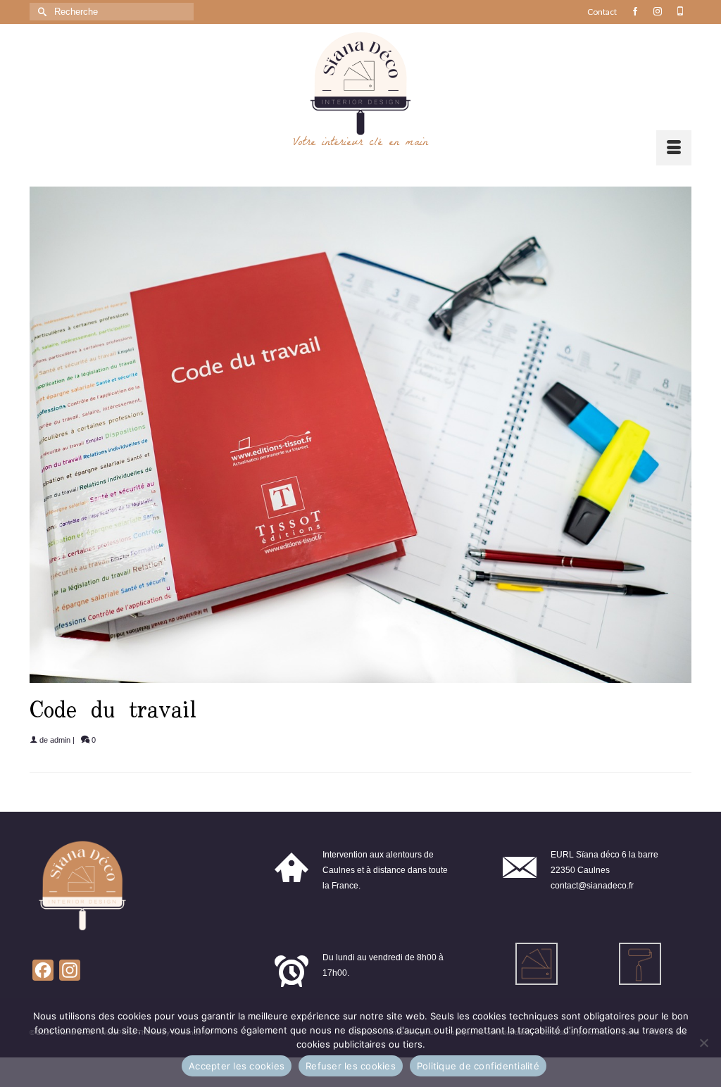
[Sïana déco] (360, 84)
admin (60, 740)
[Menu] (673, 147)
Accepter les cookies (236, 1066)
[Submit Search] (40, 11)
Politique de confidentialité (478, 1066)
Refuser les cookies (351, 1066)
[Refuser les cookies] (703, 1043)
